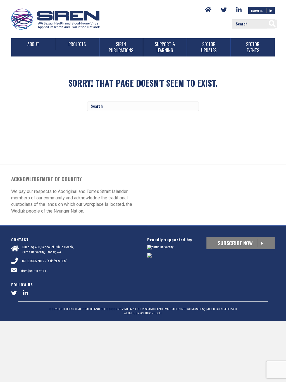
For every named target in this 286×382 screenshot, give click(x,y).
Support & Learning (165, 47)
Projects (77, 44)
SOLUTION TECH (150, 313)
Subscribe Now (236, 243)
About (33, 44)
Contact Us (257, 10)
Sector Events (252, 47)
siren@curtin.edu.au (34, 271)
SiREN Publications (121, 47)
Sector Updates (208, 47)
